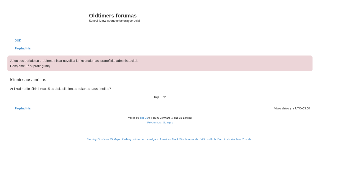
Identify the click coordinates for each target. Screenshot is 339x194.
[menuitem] (15, 40)
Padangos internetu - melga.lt (140, 139)
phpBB (144, 117)
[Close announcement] (309, 59)
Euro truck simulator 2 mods (234, 139)
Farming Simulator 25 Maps (103, 139)
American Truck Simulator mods (179, 139)
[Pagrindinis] (49, 21)
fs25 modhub (208, 139)
